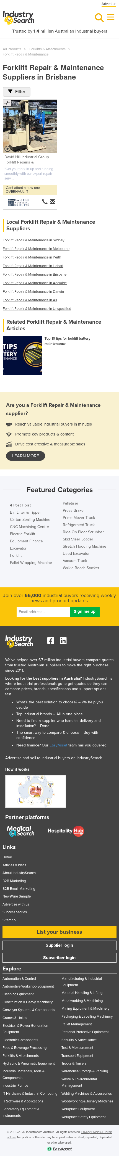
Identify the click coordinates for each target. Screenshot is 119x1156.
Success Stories (14, 912)
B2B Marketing (14, 881)
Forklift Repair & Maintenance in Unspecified (37, 309)
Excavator (18, 548)
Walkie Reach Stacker (81, 568)
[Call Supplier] (45, 201)
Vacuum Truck (75, 560)
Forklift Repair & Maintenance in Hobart (33, 266)
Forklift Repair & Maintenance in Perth (32, 257)
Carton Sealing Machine (30, 519)
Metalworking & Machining (82, 1001)
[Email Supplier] (53, 201)
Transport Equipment (77, 1056)
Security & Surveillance (79, 1040)
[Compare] (7, 103)
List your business (59, 932)
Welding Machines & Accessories (86, 1093)
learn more (25, 456)
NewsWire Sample (16, 896)
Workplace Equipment (78, 1109)
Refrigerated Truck (79, 524)
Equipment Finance (26, 541)
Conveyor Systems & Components (28, 1010)
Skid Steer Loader (78, 539)
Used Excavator (76, 553)
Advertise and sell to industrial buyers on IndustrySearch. (54, 758)
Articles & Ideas (14, 865)
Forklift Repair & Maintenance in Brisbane (34, 274)
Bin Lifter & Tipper (25, 512)
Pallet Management (76, 1024)
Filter (20, 91)
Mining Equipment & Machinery (85, 1008)
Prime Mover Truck (79, 517)
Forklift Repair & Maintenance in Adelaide (35, 283)
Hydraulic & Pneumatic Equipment (28, 1063)
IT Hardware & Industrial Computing (29, 1093)
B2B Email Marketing (18, 888)
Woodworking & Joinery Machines (87, 1101)
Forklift (16, 555)
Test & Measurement (77, 1048)
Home (7, 857)
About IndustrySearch (19, 873)
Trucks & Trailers (73, 1063)
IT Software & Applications (22, 1101)
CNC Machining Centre (29, 526)
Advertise (109, 4)
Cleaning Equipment (18, 994)
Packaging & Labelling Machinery (87, 1016)
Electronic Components (20, 1040)
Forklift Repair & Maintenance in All (30, 300)
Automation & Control (19, 978)
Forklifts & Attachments (47, 49)
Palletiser (70, 503)
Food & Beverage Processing (24, 1048)
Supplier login (59, 945)
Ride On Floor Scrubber (83, 532)
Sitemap (8, 920)
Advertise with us (15, 904)
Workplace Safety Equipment (83, 1117)
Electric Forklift (22, 534)
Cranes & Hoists (14, 1018)
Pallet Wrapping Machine (31, 562)
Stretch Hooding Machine (84, 546)
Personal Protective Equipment (85, 1032)
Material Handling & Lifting (81, 993)
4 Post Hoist (20, 505)
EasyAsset (58, 745)
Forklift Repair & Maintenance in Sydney (33, 240)
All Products (12, 49)
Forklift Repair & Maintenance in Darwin (33, 291)
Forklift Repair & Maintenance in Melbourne (36, 249)
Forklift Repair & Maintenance (25, 54)
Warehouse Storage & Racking (84, 1071)
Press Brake (73, 510)
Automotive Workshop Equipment (28, 986)
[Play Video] (7, 149)
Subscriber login (59, 957)
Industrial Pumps (15, 1085)
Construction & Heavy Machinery (27, 1002)
